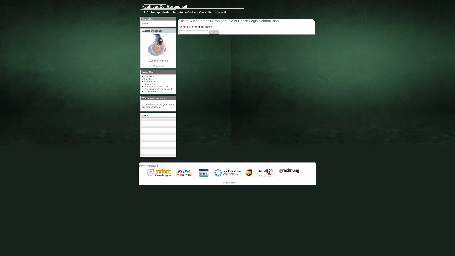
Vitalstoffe (205, 12)
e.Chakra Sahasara (158, 61)
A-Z (146, 12)
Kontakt (147, 79)
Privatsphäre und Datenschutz (158, 89)
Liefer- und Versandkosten (156, 86)
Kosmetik (220, 12)
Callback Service (152, 91)
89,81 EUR (158, 66)
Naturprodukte (160, 12)
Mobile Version (228, 183)
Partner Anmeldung (148, 166)
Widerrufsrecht (151, 81)
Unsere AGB (150, 84)
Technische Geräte (184, 12)
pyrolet (145, 23)
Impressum (149, 76)
